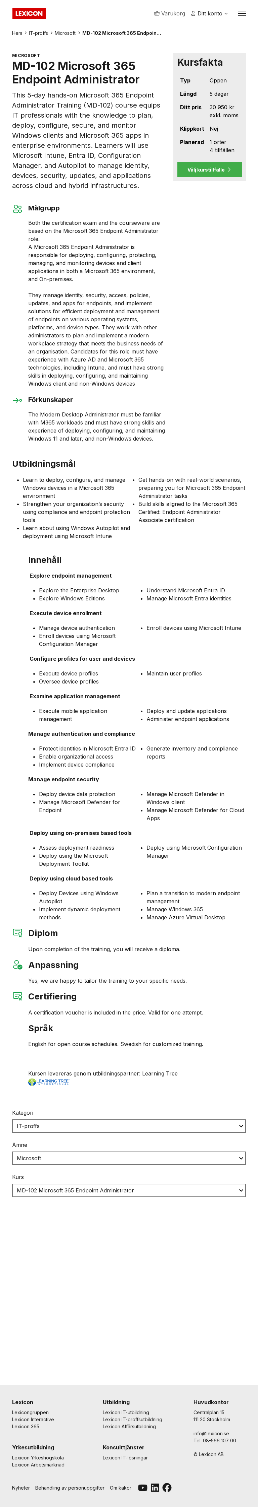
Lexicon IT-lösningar (125, 1457)
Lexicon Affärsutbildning (129, 1426)
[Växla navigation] (242, 13)
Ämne (19, 1144)
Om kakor (120, 1488)
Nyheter (21, 1488)
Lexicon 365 (25, 1426)
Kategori (22, 1112)
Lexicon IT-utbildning (126, 1412)
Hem (17, 33)
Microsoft (65, 33)
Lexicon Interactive (33, 1419)
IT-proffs (38, 33)
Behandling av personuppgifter (69, 1488)
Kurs (18, 1177)
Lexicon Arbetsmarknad (38, 1464)
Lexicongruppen (30, 1412)
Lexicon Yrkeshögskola (38, 1457)
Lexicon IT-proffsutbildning (132, 1419)
